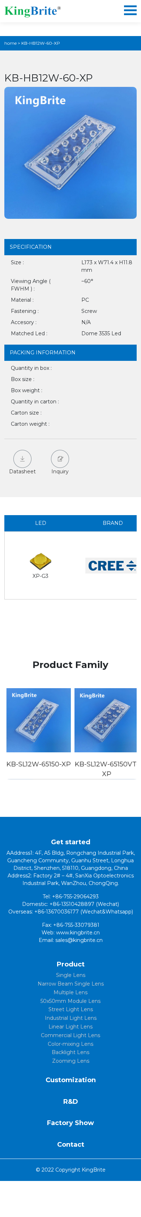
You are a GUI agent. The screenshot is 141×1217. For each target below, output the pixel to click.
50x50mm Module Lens (70, 1001)
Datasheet (22, 471)
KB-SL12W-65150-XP (36, 764)
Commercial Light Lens (70, 1035)
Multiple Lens (70, 992)
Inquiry (60, 471)
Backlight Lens (70, 1052)
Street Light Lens (70, 1009)
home (10, 43)
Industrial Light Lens (71, 1018)
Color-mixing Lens (70, 1044)
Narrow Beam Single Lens (71, 984)
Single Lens (70, 975)
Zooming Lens (70, 1061)
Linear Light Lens (70, 1026)
